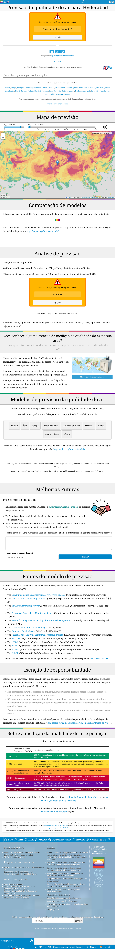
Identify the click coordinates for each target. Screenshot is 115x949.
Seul (85, 88)
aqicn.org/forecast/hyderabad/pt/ (62, 56)
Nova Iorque (104, 91)
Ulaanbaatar (9, 91)
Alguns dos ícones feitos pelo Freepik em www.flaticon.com (63, 890)
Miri (97, 91)
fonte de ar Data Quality (13, 884)
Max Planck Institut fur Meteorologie (29, 627)
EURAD (15, 653)
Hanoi (17, 91)
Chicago (54, 94)
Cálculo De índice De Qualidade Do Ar (19, 886)
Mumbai (37, 91)
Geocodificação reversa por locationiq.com (64, 898)
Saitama (69, 88)
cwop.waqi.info (53, 881)
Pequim (7, 88)
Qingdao (51, 88)
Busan (90, 88)
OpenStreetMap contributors (89, 198)
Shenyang (29, 88)
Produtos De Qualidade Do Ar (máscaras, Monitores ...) (20, 892)
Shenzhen (37, 88)
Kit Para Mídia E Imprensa (14, 857)
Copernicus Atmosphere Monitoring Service (33, 613)
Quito (64, 91)
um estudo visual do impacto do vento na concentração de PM (79, 722)
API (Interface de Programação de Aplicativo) (22, 895)
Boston (60, 94)
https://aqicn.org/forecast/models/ (43, 231)
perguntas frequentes (15, 879)
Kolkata (31, 91)
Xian (57, 88)
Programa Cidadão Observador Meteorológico (65, 878)
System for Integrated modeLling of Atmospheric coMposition (41, 620)
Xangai (13, 88)
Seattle (47, 94)
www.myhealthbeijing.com (54, 811)
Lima (51, 91)
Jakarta (107, 88)
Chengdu (20, 88)
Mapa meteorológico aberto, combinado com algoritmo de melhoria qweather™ (65, 874)
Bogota (96, 88)
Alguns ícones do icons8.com (58, 895)
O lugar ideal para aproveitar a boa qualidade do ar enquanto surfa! (67, 905)
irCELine (16, 638)
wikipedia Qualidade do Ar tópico (83, 797)
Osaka (81, 88)
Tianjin (62, 88)
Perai (93, 91)
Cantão (44, 88)
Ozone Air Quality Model (23, 631)
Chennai (24, 91)
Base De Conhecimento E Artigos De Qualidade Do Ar (24, 868)
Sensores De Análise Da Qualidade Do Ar (20, 874)
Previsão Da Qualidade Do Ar (15, 889)
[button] (57, 162)
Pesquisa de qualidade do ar (19, 862)
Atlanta (67, 94)
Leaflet (69, 198)
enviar (78, 920)
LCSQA (15, 642)
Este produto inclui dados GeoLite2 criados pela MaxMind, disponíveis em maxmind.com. (66, 863)
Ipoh (88, 91)
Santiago (45, 91)
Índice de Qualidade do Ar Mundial (56, 825)
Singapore (70, 91)
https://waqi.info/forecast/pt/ (57, 104)
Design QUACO (53, 909)
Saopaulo (57, 91)
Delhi (102, 88)
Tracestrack (110, 198)
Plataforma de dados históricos (16, 898)
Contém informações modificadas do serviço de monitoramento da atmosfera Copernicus (66, 885)
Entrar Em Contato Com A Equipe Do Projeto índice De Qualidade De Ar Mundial (22, 853)
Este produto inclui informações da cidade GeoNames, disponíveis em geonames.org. (64, 869)
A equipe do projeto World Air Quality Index (62, 828)
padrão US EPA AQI (99, 658)
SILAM (15, 649)
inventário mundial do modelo (63, 506)
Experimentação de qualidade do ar (18, 872)
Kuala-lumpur (80, 91)
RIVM (14, 645)
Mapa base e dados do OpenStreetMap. (62, 901)
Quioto (75, 88)
